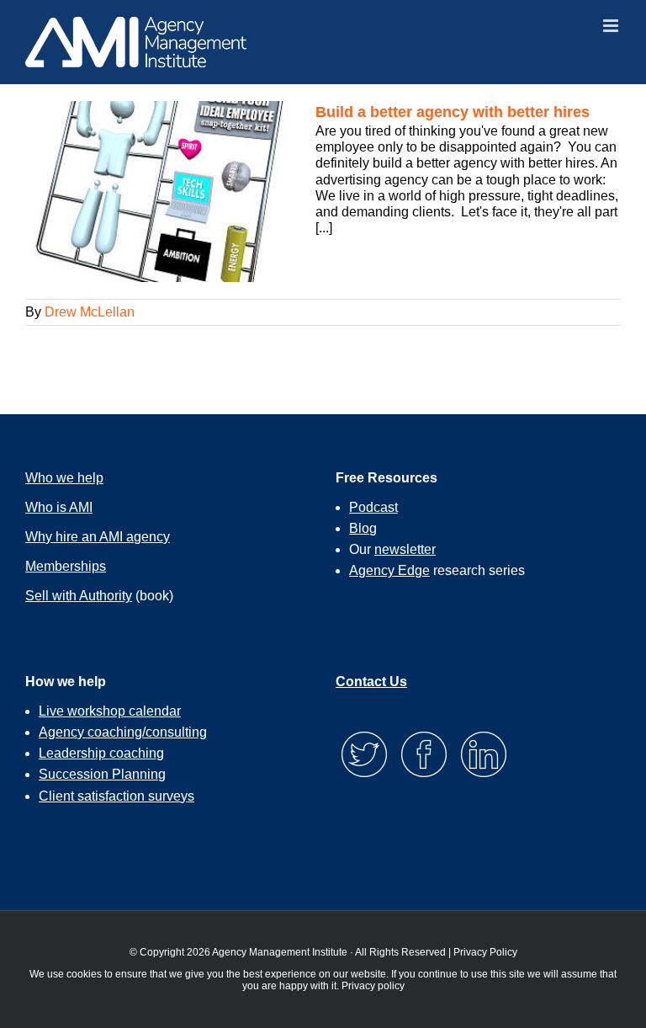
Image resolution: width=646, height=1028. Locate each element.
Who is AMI (59, 507)
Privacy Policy (485, 952)
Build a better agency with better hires (452, 112)
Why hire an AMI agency (97, 537)
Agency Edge (389, 570)
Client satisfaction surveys (116, 796)
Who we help (64, 478)
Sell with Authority (78, 596)
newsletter (405, 549)
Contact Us (371, 681)
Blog (363, 528)
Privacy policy (373, 986)
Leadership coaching (101, 753)
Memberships (65, 566)
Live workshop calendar (110, 711)
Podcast (373, 507)
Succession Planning (102, 774)
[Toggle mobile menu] (612, 26)
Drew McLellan (90, 312)
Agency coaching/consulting (123, 732)
